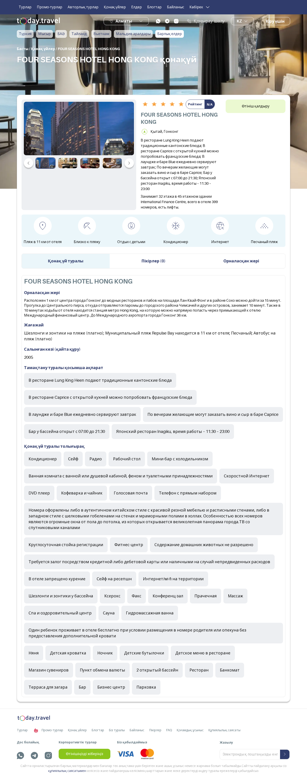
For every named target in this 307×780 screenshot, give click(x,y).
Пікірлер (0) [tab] (153, 261)
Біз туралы (117, 730)
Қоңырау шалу (209, 21)
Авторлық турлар (83, 7)
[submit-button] (284, 754)
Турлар (25, 7)
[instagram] (176, 21)
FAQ (169, 730)
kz (239, 21)
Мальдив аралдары (133, 34)
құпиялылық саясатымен (67, 771)
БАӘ (61, 34)
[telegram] (167, 21)
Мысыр (44, 34)
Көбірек (196, 7)
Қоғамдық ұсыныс (190, 730)
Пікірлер (155, 730)
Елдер (136, 7)
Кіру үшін (275, 21)
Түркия (25, 34)
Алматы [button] (124, 21)
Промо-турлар (49, 7)
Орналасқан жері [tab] (241, 261)
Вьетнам (101, 34)
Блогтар (154, 7)
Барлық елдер (169, 34)
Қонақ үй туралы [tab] (65, 261)
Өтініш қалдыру (255, 106)
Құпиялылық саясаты (224, 730)
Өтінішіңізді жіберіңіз (84, 754)
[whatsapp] (158, 21)
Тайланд (79, 34)
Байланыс (175, 7)
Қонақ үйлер (115, 7)
